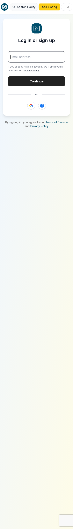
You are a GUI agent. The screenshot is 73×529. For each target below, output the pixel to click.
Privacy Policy (32, 70)
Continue (37, 81)
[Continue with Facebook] (42, 106)
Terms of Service (57, 122)
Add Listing (49, 7)
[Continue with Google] (31, 106)
